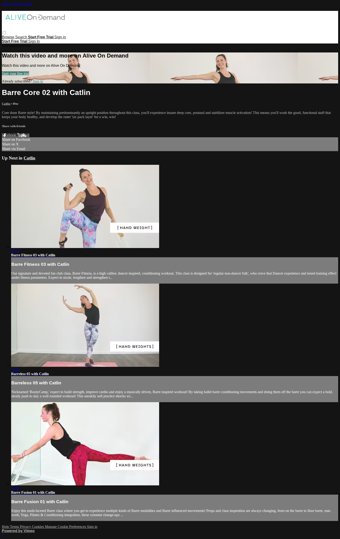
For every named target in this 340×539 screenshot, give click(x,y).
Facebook (9, 135)
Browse (8, 37)
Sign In (34, 41)
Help (6, 527)
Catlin (6, 103)
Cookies (38, 527)
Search (21, 37)
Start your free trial (15, 73)
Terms (15, 527)
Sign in (60, 37)
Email (25, 135)
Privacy (26, 527)
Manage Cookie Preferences (66, 527)
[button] (4, 32)
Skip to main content (17, 4)
